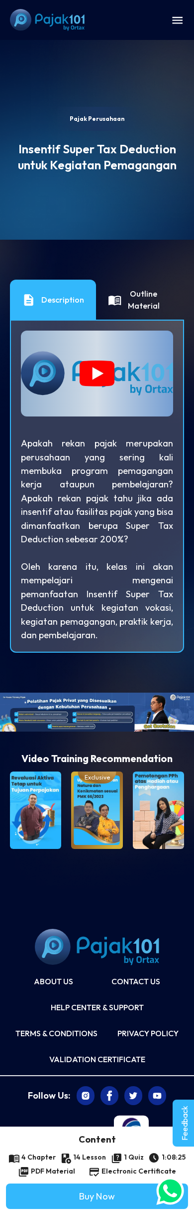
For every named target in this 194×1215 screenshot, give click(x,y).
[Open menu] (177, 19)
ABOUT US (53, 981)
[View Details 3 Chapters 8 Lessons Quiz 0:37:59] (158, 810)
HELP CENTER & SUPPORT (97, 1007)
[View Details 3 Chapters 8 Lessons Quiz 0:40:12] (35, 810)
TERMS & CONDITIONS (56, 1033)
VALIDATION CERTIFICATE (97, 1059)
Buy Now (97, 1196)
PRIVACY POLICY (148, 1033)
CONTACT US (135, 981)
